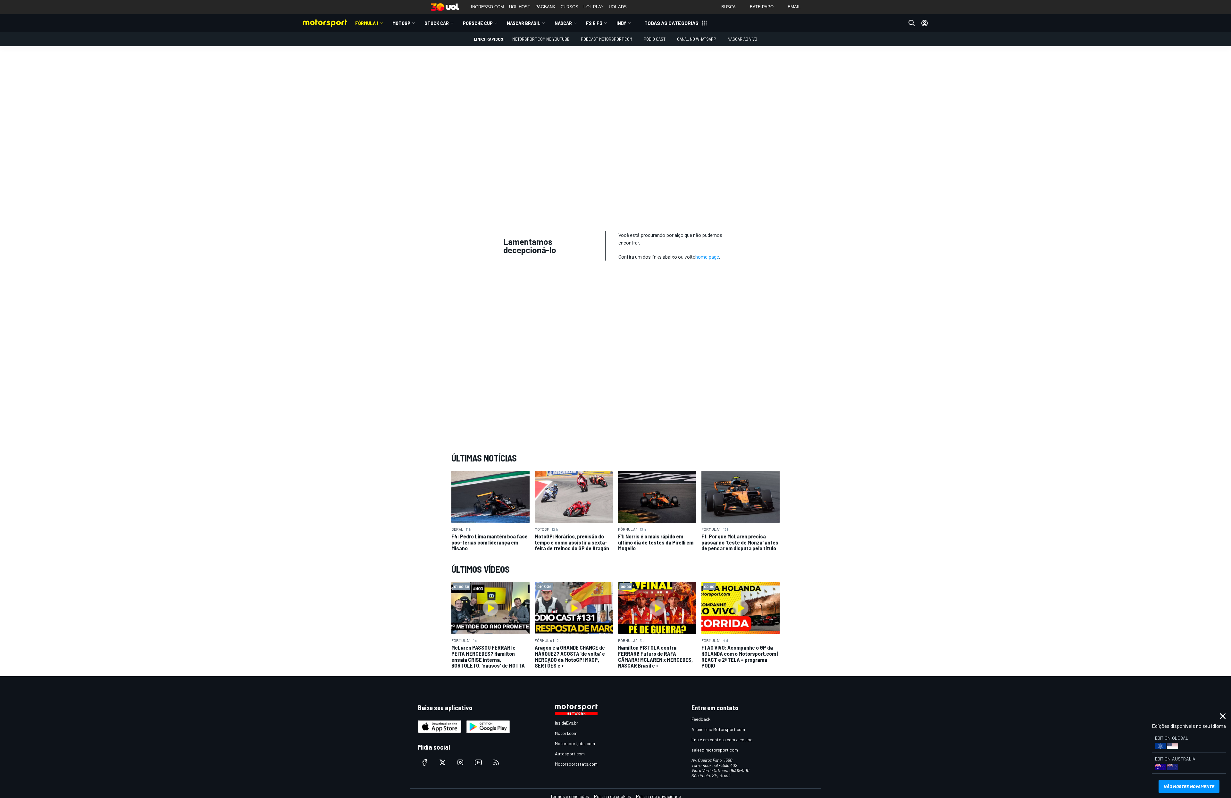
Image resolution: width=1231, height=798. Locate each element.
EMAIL (794, 6)
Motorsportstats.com (576, 764)
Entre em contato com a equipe (721, 739)
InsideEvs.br (566, 723)
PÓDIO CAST (655, 39)
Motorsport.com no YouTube (540, 39)
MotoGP (401, 23)
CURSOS (569, 6)
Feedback (700, 719)
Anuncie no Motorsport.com (718, 729)
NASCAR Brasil (523, 23)
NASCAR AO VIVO (742, 39)
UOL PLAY (593, 6)
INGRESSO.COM (487, 6)
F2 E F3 (594, 23)
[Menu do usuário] (924, 23)
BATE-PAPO (762, 6)
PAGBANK (545, 6)
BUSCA (728, 6)
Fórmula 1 (366, 23)
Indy (621, 23)
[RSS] (496, 762)
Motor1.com (566, 733)
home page (707, 257)
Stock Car (436, 23)
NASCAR (563, 23)
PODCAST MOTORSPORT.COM (606, 39)
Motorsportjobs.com (575, 743)
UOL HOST (519, 6)
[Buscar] (911, 23)
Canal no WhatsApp (696, 39)
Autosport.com (570, 753)
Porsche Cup (478, 23)
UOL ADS (618, 6)
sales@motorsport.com (714, 749)
